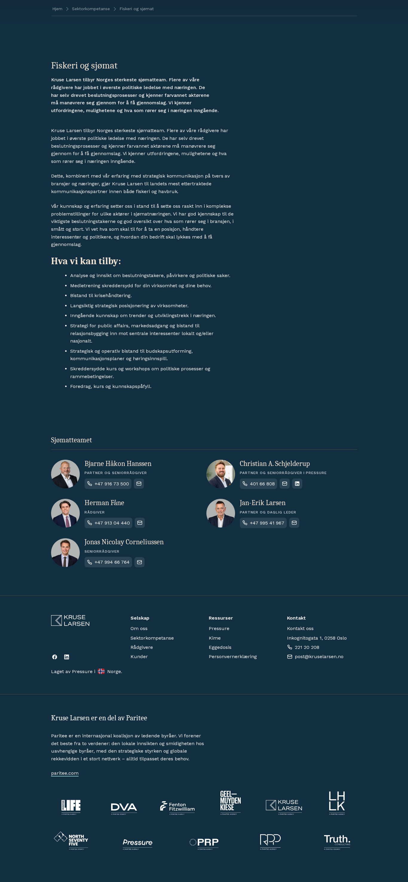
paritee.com (65, 773)
